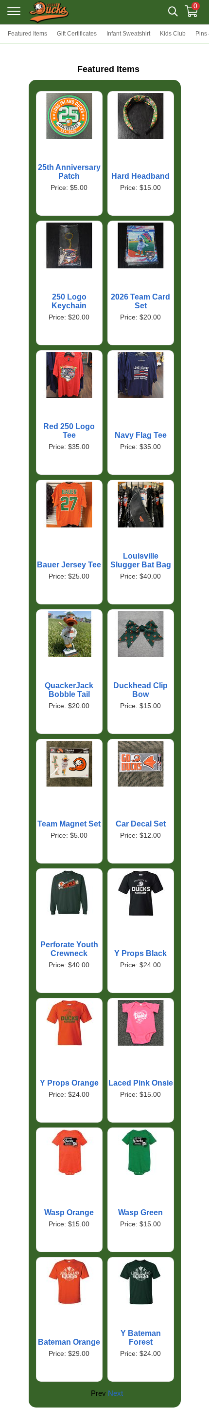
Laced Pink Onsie (140, 1083)
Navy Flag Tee (141, 435)
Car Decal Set (141, 824)
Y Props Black (140, 953)
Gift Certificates (77, 33)
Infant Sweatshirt (128, 33)
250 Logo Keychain (69, 301)
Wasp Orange (69, 1212)
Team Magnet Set (69, 824)
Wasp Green (140, 1212)
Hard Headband (140, 176)
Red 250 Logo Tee (69, 430)
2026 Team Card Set (140, 301)
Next (115, 1393)
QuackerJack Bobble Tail (69, 689)
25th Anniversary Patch (69, 171)
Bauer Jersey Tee (69, 565)
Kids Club (173, 33)
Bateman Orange (69, 1342)
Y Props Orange (69, 1083)
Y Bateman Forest (141, 1337)
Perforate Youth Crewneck (69, 949)
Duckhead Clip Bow (140, 689)
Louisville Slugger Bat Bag (140, 560)
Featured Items (27, 33)
